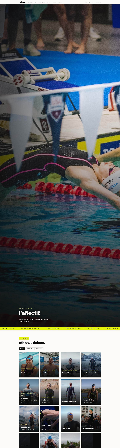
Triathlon (39, 348)
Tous (22, 348)
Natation (30, 2)
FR (89, 2)
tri (36, 2)
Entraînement (42, 2)
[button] (85, 2)
